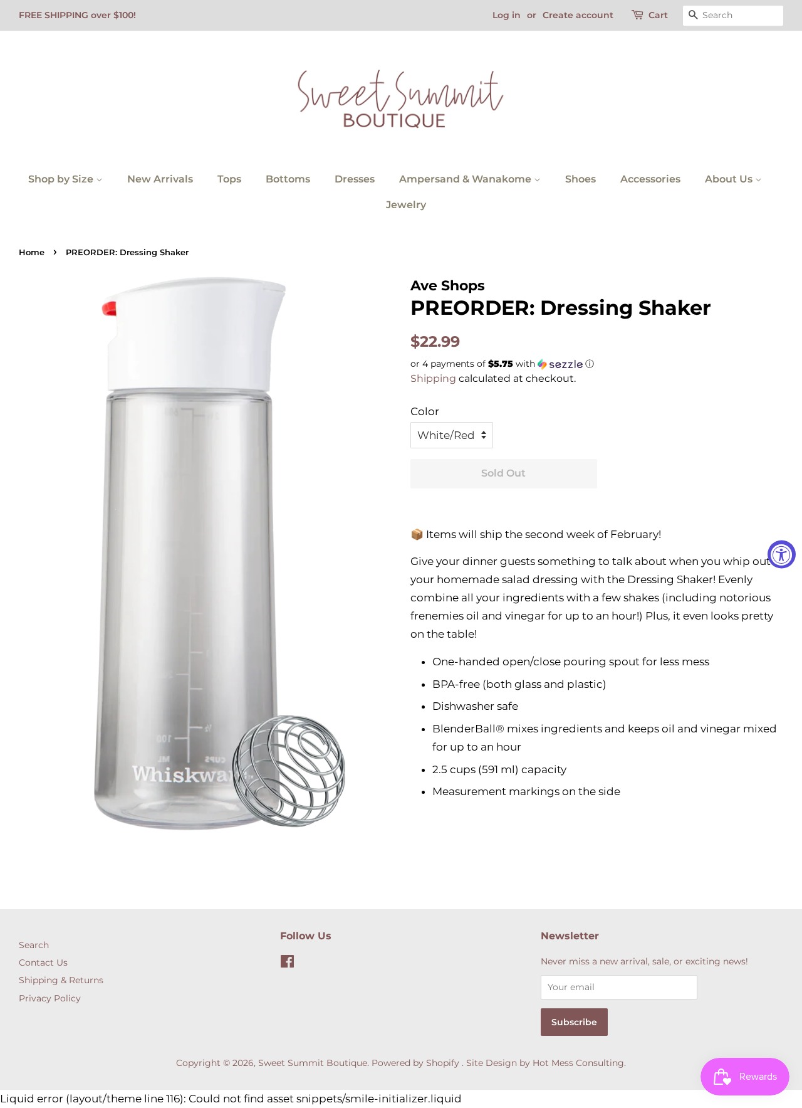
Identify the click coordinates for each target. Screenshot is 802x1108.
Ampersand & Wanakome (466, 179)
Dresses (355, 179)
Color (424, 411)
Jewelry (406, 205)
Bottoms (288, 179)
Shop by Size (62, 179)
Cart (658, 15)
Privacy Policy (50, 998)
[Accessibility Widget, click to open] (782, 554)
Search (34, 945)
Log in (506, 15)
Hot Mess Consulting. (579, 1062)
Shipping (433, 378)
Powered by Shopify (415, 1062)
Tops (229, 179)
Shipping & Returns (61, 980)
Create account (578, 15)
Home (31, 252)
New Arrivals (160, 179)
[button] (596, 364)
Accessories (650, 179)
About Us (730, 179)
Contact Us (43, 962)
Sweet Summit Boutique (312, 1062)
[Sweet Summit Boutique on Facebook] (287, 963)
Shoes (580, 179)
